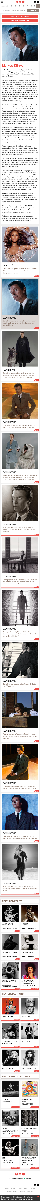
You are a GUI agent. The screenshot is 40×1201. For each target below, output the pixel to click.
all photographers (20, 16)
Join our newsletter (20, 20)
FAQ (25, 1188)
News (7, 1188)
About (20, 1188)
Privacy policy (12, 1191)
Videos (13, 1188)
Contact (32, 1188)
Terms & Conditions (26, 1191)
